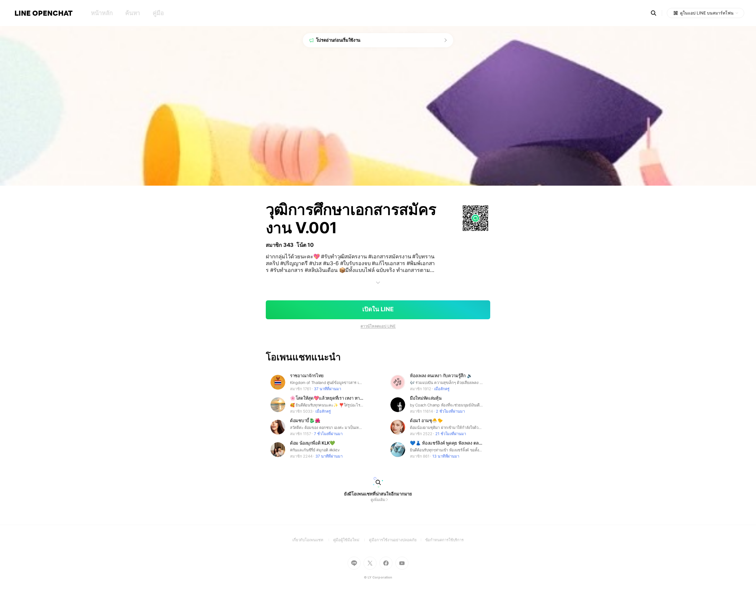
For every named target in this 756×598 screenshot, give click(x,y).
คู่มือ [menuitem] (158, 13)
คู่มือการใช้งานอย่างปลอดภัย (397, 539)
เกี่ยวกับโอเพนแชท (312, 539)
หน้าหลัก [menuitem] (102, 13)
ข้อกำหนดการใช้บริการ (444, 539)
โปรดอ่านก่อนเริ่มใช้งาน (338, 40)
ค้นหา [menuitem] (132, 13)
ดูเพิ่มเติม (378, 499)
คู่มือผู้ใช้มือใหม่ (351, 539)
